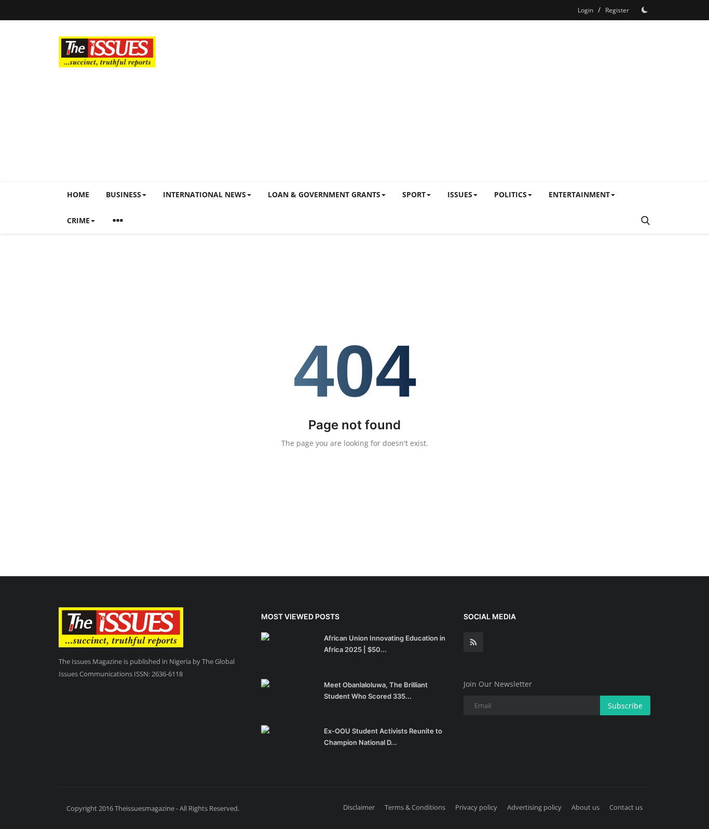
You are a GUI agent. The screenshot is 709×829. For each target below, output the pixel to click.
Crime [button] (78, 220)
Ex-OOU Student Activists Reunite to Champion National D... (383, 736)
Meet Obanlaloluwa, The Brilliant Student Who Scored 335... (376, 690)
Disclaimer (359, 807)
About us (585, 807)
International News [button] (204, 194)
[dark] (644, 10)
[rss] (473, 642)
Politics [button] (510, 194)
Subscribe (625, 706)
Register (617, 10)
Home (78, 194)
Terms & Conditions (415, 807)
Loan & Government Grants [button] (324, 194)
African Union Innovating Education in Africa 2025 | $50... (384, 644)
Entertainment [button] (579, 194)
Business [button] (123, 194)
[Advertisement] (461, 100)
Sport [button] (414, 194)
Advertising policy (534, 807)
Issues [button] (459, 194)
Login (585, 10)
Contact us (626, 807)
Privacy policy (476, 807)
